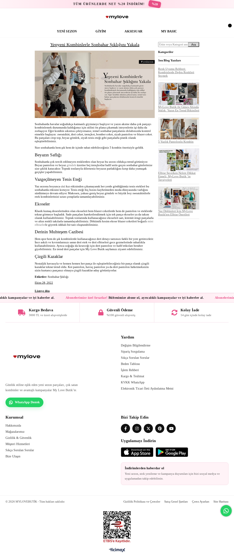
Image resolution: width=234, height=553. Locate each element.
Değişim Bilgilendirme (135, 345)
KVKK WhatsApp (132, 382)
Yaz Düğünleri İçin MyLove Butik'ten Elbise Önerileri (175, 213)
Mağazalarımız (14, 431)
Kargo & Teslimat (132, 376)
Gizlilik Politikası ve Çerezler (141, 501)
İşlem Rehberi (130, 370)
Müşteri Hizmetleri (17, 444)
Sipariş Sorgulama (133, 351)
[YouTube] (171, 428)
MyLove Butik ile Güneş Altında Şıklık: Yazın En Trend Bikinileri (178, 108)
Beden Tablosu (130, 364)
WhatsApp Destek (27, 402)
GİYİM (101, 31)
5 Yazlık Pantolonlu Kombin (176, 141)
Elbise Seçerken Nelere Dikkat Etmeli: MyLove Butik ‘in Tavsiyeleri (177, 176)
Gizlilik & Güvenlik (18, 438)
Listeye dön (42, 291)
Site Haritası (221, 501)
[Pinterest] (159, 428)
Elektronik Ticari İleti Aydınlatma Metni (147, 388)
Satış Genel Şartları (176, 501)
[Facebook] (125, 428)
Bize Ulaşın (12, 456)
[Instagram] (136, 428)
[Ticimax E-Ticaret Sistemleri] (117, 551)
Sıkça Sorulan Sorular (135, 357)
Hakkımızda (13, 425)
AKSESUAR (133, 31)
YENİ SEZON (67, 31)
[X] (148, 428)
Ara (193, 44)
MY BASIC (169, 31)
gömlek (71, 165)
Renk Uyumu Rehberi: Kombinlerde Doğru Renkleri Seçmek (176, 72)
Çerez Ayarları (200, 501)
